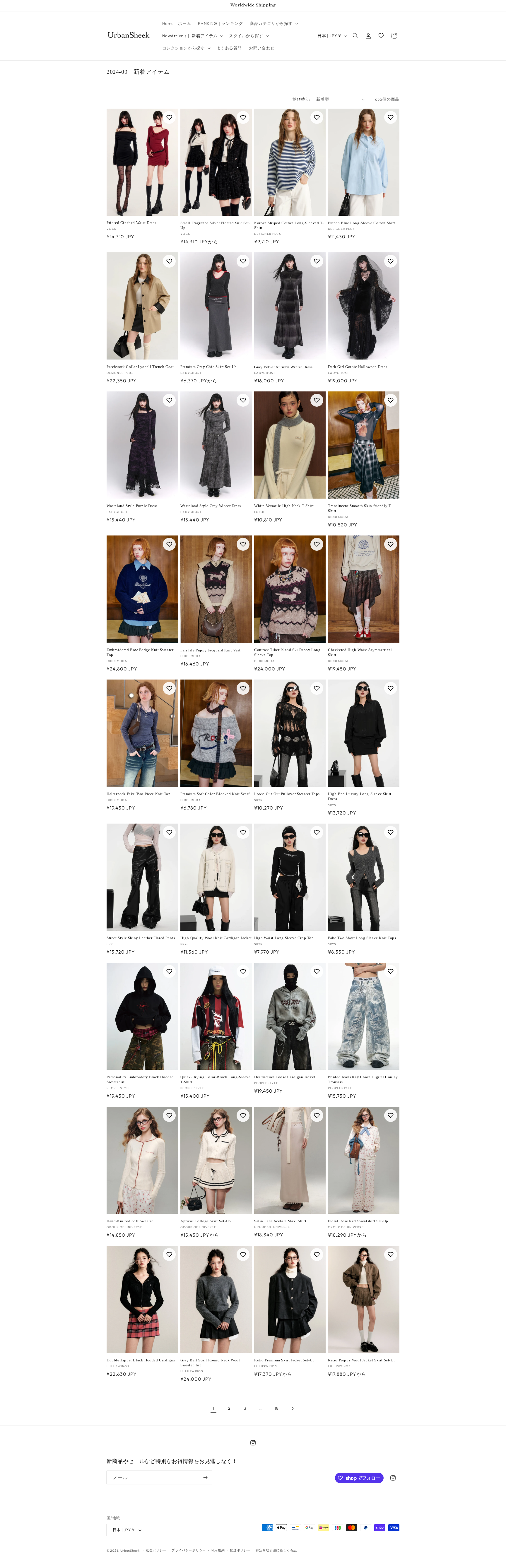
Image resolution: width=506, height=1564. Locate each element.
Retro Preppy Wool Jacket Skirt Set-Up (362, 1360)
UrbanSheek (130, 1550)
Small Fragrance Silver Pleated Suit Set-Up (215, 225)
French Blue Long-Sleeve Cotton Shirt (361, 223)
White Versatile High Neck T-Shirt (284, 506)
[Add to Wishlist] (169, 117)
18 (277, 1408)
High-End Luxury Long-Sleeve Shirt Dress (360, 796)
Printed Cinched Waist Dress (131, 222)
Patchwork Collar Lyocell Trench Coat (140, 367)
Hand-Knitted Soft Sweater (130, 1221)
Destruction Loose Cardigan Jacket (284, 1077)
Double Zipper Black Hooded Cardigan (141, 1360)
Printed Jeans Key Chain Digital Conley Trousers (363, 1079)
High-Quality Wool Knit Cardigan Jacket (216, 938)
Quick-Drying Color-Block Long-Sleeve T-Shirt (215, 1079)
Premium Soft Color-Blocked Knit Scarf (214, 794)
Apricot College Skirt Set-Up (205, 1221)
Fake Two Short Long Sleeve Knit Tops (362, 938)
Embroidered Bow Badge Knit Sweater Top (140, 652)
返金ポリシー (156, 1550)
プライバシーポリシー (189, 1550)
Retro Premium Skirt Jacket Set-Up (284, 1360)
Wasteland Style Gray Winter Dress (210, 506)
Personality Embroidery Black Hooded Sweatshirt (140, 1079)
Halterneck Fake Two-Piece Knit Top (138, 794)
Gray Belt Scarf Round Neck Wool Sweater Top (210, 1362)
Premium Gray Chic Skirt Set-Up (208, 367)
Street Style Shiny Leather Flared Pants (141, 938)
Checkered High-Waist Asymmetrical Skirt (360, 652)
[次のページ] (292, 1408)
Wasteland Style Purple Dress (132, 506)
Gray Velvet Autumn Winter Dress (283, 367)
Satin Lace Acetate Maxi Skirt (280, 1221)
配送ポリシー (240, 1550)
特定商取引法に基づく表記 (276, 1550)
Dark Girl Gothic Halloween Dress (357, 367)
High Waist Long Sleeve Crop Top (284, 938)
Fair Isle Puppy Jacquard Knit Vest (210, 650)
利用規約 (218, 1550)
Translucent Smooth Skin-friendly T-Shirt (360, 508)
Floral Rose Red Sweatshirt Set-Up (358, 1221)
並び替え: (301, 99)
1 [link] (213, 1408)
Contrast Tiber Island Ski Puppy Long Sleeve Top (287, 652)
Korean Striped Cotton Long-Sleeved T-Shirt (289, 225)
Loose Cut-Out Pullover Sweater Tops (287, 794)
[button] (273, 23)
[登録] (205, 1477)
